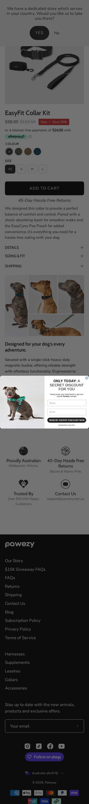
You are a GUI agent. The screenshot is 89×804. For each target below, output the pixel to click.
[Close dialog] (87, 378)
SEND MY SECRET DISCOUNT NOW (66, 420)
